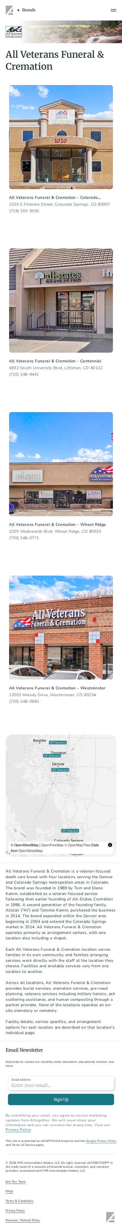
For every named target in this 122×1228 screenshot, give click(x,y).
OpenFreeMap (52, 844)
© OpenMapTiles (77, 844)
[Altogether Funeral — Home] (10, 10)
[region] (61, 796)
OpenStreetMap (30, 850)
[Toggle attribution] (110, 845)
